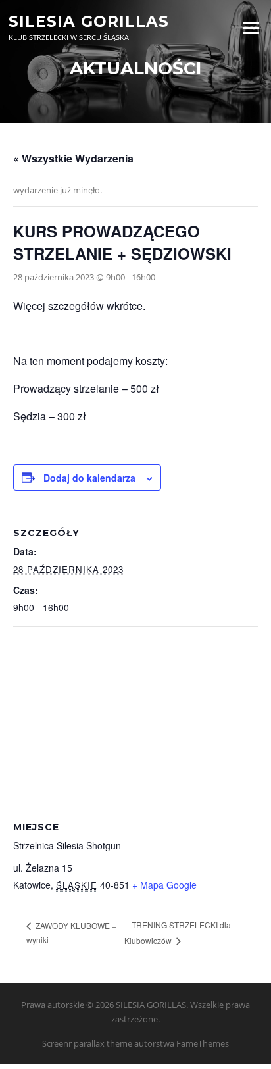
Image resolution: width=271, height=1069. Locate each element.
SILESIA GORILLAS (89, 21)
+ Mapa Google (164, 884)
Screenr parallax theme (87, 1043)
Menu (250, 28)
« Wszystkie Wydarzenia (73, 158)
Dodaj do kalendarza (89, 477)
